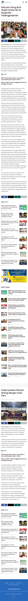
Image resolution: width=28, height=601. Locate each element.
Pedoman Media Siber (14, 584)
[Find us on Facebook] (12, 597)
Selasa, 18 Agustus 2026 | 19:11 (8, 234)
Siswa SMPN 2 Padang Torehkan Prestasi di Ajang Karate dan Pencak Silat (9, 246)
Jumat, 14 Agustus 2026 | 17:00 (15, 354)
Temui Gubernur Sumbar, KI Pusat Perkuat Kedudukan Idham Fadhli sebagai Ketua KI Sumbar (9, 262)
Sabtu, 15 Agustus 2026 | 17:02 (8, 265)
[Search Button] (23, 2)
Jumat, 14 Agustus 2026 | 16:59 (15, 362)
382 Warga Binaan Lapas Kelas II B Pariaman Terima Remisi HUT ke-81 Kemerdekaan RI (9, 223)
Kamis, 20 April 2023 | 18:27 (7, 399)
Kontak (12, 583)
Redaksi (7, 583)
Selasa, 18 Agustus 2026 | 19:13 (8, 226)
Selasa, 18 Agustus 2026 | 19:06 (8, 249)
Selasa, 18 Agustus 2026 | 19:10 (15, 324)
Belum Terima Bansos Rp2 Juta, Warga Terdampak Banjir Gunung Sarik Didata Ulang (17, 367)
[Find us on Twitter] (14, 597)
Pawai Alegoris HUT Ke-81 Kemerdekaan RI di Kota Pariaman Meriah (9, 238)
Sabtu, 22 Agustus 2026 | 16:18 (8, 218)
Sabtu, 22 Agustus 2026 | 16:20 (8, 210)
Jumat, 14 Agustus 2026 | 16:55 (15, 376)
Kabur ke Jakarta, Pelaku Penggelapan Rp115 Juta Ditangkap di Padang (7, 215)
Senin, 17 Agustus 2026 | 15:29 (8, 257)
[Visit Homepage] (6, 2)
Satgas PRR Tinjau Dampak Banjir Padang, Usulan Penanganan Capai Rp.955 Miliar (16, 359)
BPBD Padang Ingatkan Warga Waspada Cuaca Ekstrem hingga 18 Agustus (9, 254)
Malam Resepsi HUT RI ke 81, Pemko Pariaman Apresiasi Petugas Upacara (10, 230)
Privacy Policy (18, 583)
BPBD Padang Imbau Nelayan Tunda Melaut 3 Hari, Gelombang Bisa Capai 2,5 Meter (9, 207)
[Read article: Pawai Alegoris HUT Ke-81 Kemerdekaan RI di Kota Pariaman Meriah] (23, 238)
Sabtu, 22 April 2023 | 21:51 (7, 19)
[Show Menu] (26, 2)
